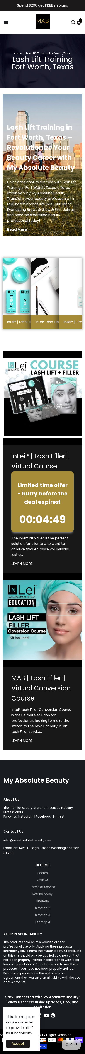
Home (18, 53)
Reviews (43, 880)
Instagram (25, 816)
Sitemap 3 (42, 915)
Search (42, 873)
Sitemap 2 (42, 908)
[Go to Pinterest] (53, 1016)
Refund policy (42, 894)
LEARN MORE (22, 563)
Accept (18, 1043)
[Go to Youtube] (46, 1016)
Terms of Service (42, 887)
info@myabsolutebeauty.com (27, 840)
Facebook (43, 816)
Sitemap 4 (42, 922)
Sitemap (42, 901)
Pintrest (59, 816)
